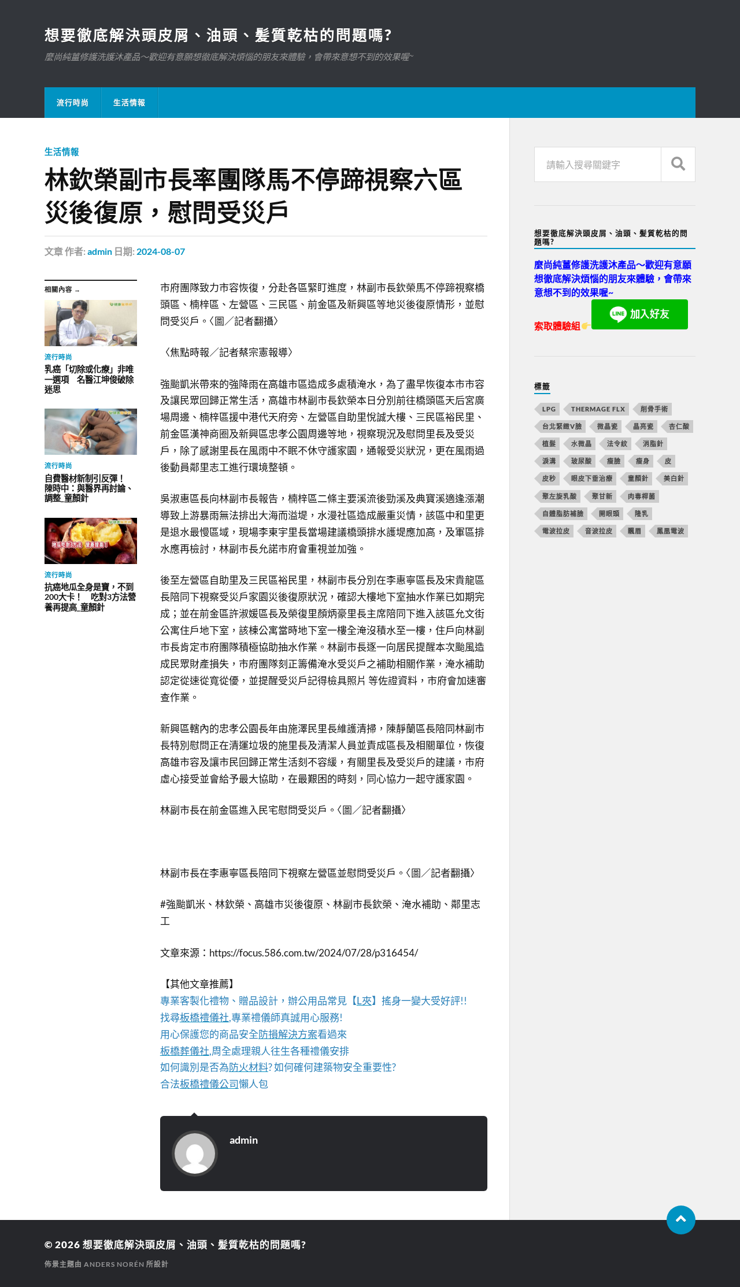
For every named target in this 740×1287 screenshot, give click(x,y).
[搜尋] (678, 164)
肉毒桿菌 (642, 496)
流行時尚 (73, 102)
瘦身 (643, 461)
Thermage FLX (598, 409)
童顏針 (638, 478)
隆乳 (642, 513)
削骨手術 (654, 409)
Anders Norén (114, 1264)
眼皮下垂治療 (592, 478)
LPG (549, 409)
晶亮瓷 (643, 426)
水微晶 (581, 443)
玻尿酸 (581, 461)
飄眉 (635, 531)
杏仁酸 (679, 426)
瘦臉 (614, 461)
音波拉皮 (599, 531)
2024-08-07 (160, 251)
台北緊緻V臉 (562, 426)
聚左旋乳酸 (559, 496)
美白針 (674, 478)
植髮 (549, 443)
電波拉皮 (556, 531)
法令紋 (617, 443)
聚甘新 (602, 496)
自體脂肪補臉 (563, 513)
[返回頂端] (681, 1220)
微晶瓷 (607, 426)
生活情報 (129, 102)
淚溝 (549, 461)
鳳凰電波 (670, 531)
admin (99, 251)
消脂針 (653, 443)
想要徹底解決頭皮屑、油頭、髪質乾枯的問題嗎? (218, 34)
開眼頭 (609, 513)
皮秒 (549, 478)
